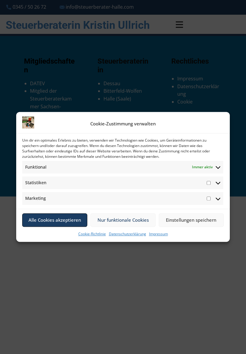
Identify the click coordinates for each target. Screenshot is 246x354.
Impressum (158, 233)
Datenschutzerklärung (127, 233)
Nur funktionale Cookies (123, 220)
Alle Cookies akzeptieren (54, 220)
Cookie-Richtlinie (92, 233)
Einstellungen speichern (191, 220)
